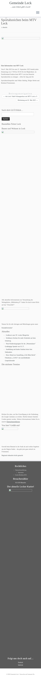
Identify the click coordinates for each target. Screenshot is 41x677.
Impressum (21, 472)
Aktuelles (5, 27)
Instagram (20, 664)
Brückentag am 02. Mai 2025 (28, 100)
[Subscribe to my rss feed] (2, 13)
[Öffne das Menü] (37, 12)
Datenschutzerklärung (13, 422)
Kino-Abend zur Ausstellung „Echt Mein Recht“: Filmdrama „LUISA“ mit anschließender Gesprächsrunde (20, 357)
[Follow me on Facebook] (6, 13)
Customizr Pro (31, 674)
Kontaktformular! (7, 328)
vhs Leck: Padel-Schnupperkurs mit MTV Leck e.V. (20, 96)
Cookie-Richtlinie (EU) (21, 475)
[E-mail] (4, 13)
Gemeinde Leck (20, 3)
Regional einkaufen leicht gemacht (12, 455)
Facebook (20, 662)
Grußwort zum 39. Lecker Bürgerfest (17, 335)
